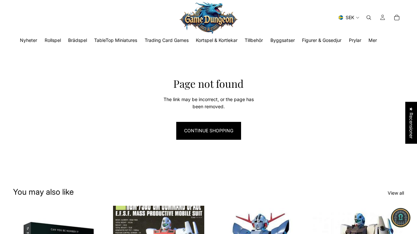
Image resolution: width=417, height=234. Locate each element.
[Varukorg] (397, 17)
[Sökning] (369, 17)
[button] (400, 218)
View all (396, 193)
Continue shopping (208, 130)
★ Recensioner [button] (411, 122)
